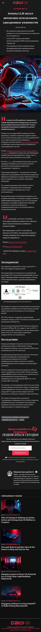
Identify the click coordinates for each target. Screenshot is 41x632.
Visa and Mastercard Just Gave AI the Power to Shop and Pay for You (18, 548)
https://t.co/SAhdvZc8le (13, 246)
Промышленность (20, 8)
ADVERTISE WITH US (6, 628)
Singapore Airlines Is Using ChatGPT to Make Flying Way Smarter (18, 605)
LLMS (22, 420)
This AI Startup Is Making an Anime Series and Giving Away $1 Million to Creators (18, 520)
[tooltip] (36, 472)
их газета (10, 161)
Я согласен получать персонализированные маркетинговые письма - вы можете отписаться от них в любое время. (20, 459)
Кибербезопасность (9, 420)
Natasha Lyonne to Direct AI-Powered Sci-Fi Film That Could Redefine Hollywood (18, 576)
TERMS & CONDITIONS (28, 628)
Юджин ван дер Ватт (24, 472)
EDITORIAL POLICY (26, 630)
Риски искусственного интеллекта (15, 417)
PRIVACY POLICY (17, 628)
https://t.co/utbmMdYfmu (18, 242)
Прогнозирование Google (29, 142)
